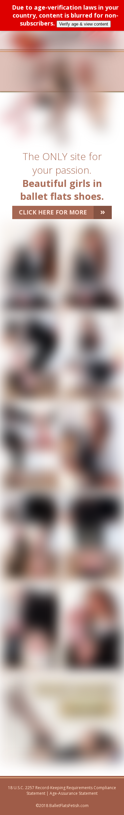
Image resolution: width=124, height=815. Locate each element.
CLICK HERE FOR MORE (62, 211)
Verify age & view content (83, 24)
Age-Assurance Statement (74, 793)
